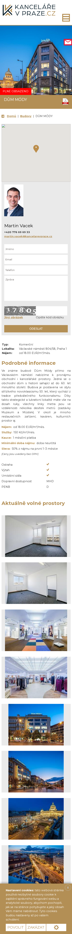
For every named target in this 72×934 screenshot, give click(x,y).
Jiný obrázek (13, 317)
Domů (11, 116)
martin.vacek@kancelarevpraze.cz (28, 236)
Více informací (33, 919)
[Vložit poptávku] (68, 42)
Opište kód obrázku (50, 317)
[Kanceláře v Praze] (29, 9)
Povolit (15, 927)
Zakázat (36, 927)
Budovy (25, 116)
